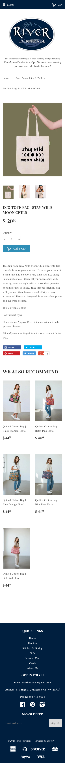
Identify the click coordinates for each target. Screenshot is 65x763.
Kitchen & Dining (32, 648)
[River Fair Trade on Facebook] (22, 705)
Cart (59, 4)
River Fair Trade (23, 740)
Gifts (32, 653)
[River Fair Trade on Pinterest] (32, 705)
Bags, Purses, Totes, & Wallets (30, 78)
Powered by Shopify (45, 740)
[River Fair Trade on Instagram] (42, 705)
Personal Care (32, 658)
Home (5, 78)
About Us (32, 668)
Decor (32, 638)
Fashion (32, 643)
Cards (32, 663)
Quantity (7, 232)
